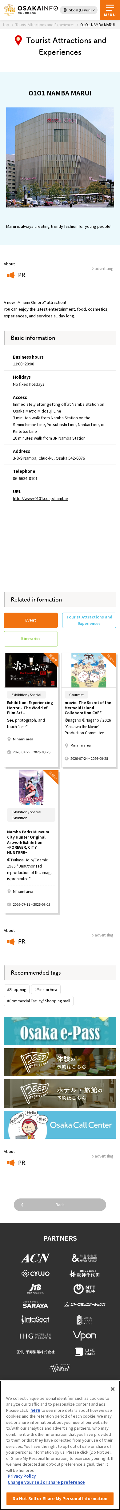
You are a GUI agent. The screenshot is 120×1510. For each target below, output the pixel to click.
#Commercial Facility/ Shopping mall (38, 1000)
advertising (104, 934)
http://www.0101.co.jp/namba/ (40, 498)
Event (30, 619)
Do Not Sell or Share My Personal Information (60, 1498)
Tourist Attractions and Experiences (89, 620)
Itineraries (31, 638)
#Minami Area (45, 989)
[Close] (112, 1389)
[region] (60, 1445)
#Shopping (16, 989)
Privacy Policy (22, 1476)
